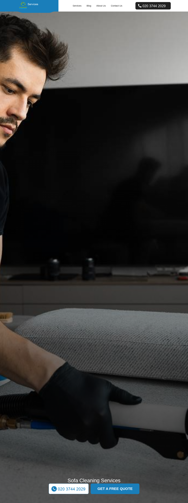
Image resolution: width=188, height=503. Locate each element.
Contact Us (116, 5)
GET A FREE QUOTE (115, 489)
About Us (101, 5)
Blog (89, 5)
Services (77, 5)
